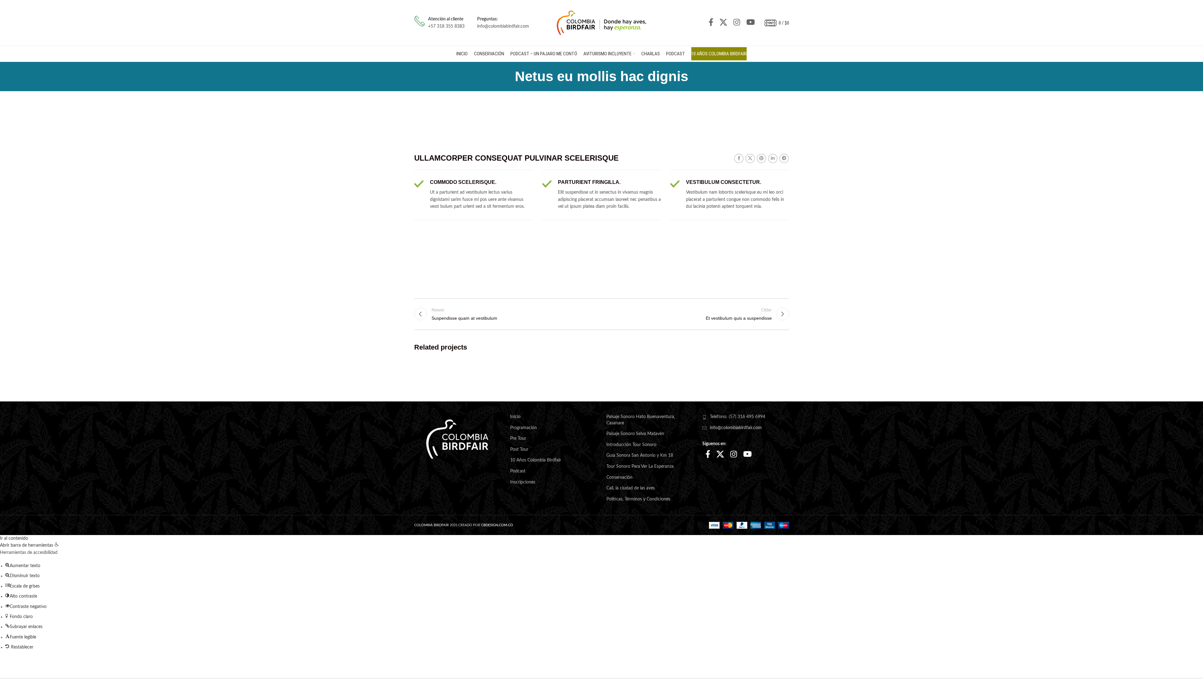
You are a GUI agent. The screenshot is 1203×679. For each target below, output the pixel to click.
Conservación (619, 477)
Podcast (518, 471)
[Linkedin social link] (772, 158)
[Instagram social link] (736, 22)
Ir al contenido (14, 538)
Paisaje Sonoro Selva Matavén (635, 434)
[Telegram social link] (784, 158)
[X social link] (723, 22)
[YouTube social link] (750, 22)
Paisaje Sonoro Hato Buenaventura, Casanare (640, 420)
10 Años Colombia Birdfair (535, 460)
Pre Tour (518, 438)
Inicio (515, 417)
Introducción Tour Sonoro (631, 445)
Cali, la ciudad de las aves (630, 488)
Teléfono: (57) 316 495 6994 (737, 417)
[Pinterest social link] (761, 158)
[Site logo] (602, 22)
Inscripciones (522, 482)
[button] (29, 545)
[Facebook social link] (710, 22)
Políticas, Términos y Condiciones (638, 499)
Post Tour (519, 449)
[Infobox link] (439, 23)
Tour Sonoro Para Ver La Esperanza (640, 466)
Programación (523, 428)
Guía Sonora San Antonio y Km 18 (639, 455)
